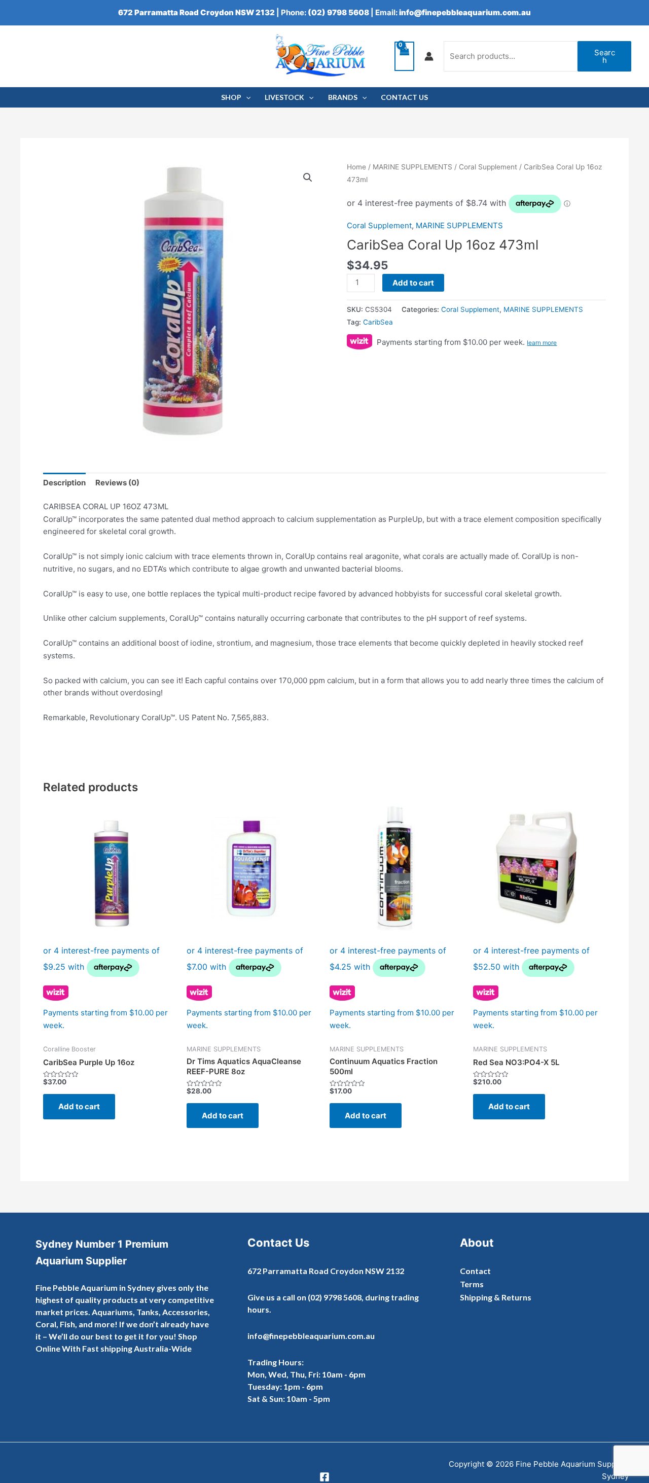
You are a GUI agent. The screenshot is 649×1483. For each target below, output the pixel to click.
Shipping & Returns (495, 1297)
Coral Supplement (488, 167)
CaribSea (378, 322)
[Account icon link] (429, 56)
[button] (308, 177)
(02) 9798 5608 (338, 12)
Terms (472, 1284)
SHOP (231, 97)
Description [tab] (64, 482)
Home (356, 167)
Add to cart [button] (79, 1106)
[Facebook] (324, 1477)
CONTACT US (404, 97)
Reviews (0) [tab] (117, 482)
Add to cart (413, 283)
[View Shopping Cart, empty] (404, 57)
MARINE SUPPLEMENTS (412, 167)
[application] (245, 97)
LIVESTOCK (284, 97)
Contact (475, 1271)
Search (604, 56)
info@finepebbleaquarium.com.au (465, 12)
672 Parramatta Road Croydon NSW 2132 (196, 12)
